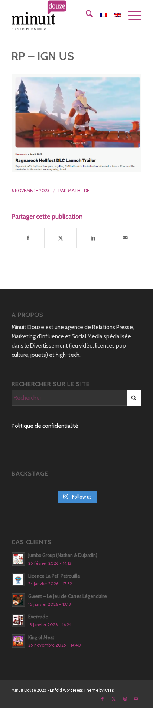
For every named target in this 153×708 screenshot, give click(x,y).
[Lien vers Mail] (135, 698)
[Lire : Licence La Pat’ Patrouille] (18, 579)
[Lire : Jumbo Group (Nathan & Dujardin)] (18, 559)
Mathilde (78, 190)
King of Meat (41, 637)
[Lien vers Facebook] (102, 698)
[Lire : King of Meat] (18, 641)
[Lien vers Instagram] (124, 698)
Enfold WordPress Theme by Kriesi (82, 690)
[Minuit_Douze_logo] (63, 15)
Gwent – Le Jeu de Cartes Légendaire (67, 596)
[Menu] (131, 15)
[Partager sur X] (60, 238)
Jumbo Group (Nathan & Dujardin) (62, 555)
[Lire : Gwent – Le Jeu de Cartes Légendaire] (18, 600)
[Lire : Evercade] (18, 620)
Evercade (38, 617)
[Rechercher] (85, 15)
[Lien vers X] (113, 698)
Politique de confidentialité (45, 426)
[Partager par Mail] (125, 238)
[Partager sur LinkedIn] (93, 238)
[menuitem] (85, 15)
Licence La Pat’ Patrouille (54, 576)
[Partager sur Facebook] (28, 238)
